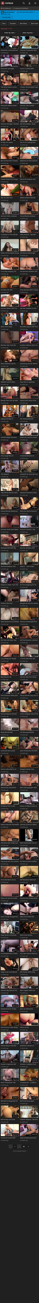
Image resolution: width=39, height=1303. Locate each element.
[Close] (37, 12)
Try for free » (6, 17)
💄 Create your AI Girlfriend (20, 8)
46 (24, 1146)
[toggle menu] (24, 3)
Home (4, 23)
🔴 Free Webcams (6, 8)
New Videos (23, 23)
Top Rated (13, 23)
